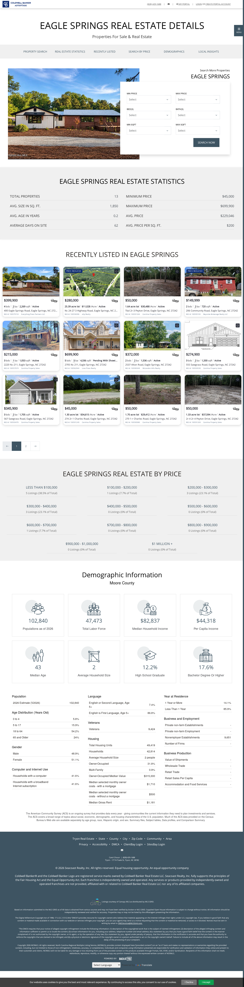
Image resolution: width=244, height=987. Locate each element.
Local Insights (209, 51)
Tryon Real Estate (83, 838)
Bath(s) (180, 109)
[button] (239, 30)
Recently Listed (105, 51)
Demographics (174, 51)
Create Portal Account (218, 4)
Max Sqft (181, 124)
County (113, 838)
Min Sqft (131, 124)
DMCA (115, 844)
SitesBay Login (156, 844)
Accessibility (99, 844)
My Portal (184, 4)
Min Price (132, 93)
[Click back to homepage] (15, 3)
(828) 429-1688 (154, 4)
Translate (147, 965)
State (102, 838)
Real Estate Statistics (70, 51)
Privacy (83, 844)
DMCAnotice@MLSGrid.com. (130, 923)
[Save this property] (56, 271)
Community (154, 838)
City (125, 838)
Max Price (181, 93)
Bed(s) (130, 109)
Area (169, 838)
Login (199, 4)
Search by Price (139, 51)
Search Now (206, 142)
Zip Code (137, 838)
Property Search (35, 51)
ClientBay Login (133, 844)
